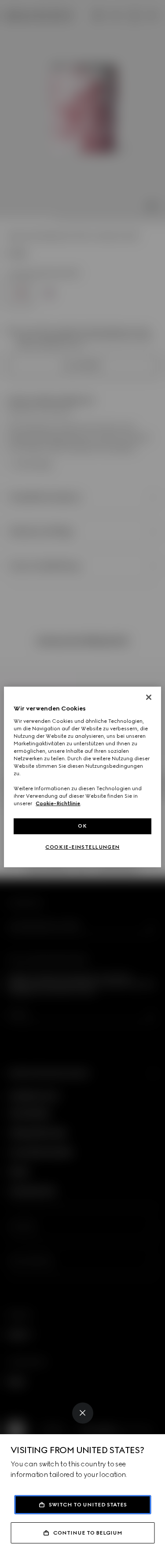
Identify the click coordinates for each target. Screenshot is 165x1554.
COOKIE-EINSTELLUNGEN (82, 847)
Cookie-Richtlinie (58, 803)
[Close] (82, 1413)
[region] (82, 777)
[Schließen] (148, 697)
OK (82, 826)
